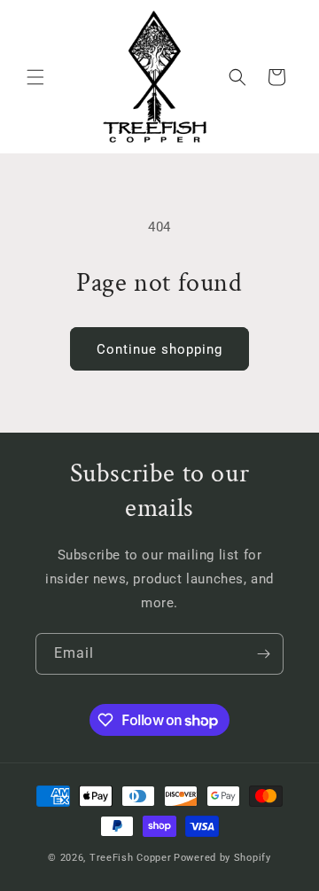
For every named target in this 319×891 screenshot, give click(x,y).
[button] (35, 77)
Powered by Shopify (222, 858)
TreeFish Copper (130, 858)
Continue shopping (159, 349)
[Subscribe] (263, 654)
